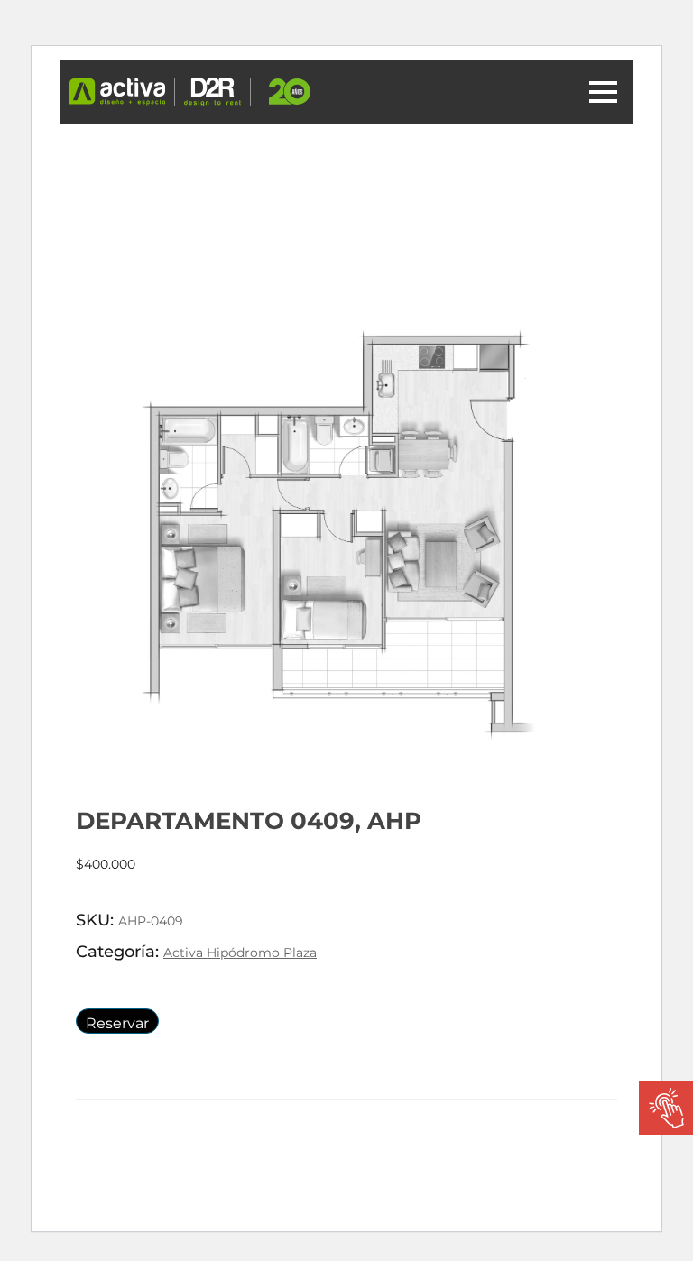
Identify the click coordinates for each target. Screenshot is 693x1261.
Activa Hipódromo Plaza (240, 952)
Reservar (117, 1023)
